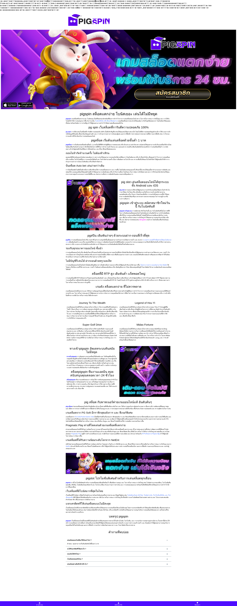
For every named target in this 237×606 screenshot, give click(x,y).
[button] (118, 540)
